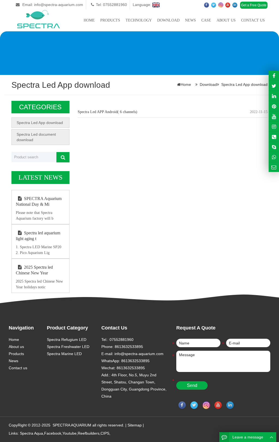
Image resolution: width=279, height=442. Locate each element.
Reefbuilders (88, 433)
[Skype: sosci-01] (274, 147)
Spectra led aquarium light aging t (38, 236)
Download (168, 20)
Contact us (253, 20)
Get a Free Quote (253, 5)
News (190, 20)
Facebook (52, 433)
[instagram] (274, 116)
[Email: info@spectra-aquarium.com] (274, 167)
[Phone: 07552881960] (274, 136)
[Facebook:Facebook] (274, 76)
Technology (139, 20)
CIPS (105, 433)
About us (226, 20)
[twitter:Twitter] (274, 86)
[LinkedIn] (274, 96)
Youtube (69, 433)
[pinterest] (274, 106)
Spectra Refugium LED (66, 339)
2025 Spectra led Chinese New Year (34, 270)
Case (206, 20)
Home (89, 20)
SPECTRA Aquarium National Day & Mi (39, 201)
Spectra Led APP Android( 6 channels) (107, 112)
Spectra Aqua (31, 433)
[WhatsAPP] (274, 157)
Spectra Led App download (244, 84)
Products (110, 20)
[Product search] (62, 157)
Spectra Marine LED (64, 354)
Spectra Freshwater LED (68, 346)
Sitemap (135, 425)
